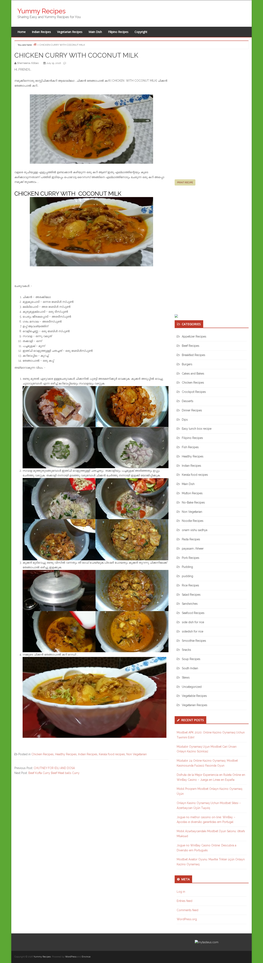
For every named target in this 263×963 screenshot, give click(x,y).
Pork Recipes (190, 557)
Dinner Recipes (192, 410)
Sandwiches (190, 603)
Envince (86, 956)
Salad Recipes (191, 594)
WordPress (70, 956)
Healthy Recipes (66, 754)
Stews (186, 677)
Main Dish (95, 32)
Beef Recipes (190, 345)
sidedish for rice (192, 631)
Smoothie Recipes (194, 640)
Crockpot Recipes (194, 391)
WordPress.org (187, 919)
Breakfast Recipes (193, 355)
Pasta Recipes (191, 539)
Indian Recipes (41, 32)
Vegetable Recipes (194, 695)
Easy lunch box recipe (196, 428)
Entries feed (184, 901)
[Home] (35, 44)
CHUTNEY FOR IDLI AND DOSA (54, 768)
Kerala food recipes (112, 754)
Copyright (141, 32)
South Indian (190, 668)
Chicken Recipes (42, 754)
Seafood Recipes (193, 613)
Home (21, 32)
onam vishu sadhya (194, 530)
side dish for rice (193, 622)
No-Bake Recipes (193, 502)
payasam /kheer (193, 548)
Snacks (186, 649)
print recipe (185, 182)
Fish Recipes (190, 447)
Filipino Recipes (118, 32)
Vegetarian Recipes (69, 32)
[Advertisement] (205, 116)
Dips (185, 419)
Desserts (187, 401)
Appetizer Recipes (194, 336)
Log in (181, 891)
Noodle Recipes (192, 520)
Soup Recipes (191, 659)
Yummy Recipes (41, 11)
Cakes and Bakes (193, 373)
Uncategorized (192, 686)
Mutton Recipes (192, 493)
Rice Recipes (190, 585)
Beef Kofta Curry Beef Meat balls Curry (54, 773)
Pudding (187, 567)
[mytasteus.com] (206, 942)
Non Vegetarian (136, 754)
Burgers (187, 364)
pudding (187, 576)
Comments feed (187, 910)
